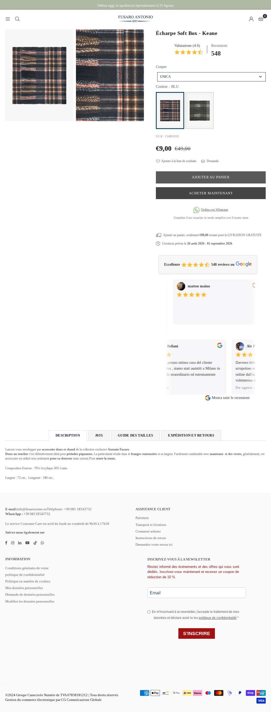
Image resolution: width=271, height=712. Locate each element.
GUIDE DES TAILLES (135, 435)
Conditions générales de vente (27, 568)
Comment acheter (148, 531)
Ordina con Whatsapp (214, 210)
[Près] (17, 19)
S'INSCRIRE (196, 633)
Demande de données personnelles (30, 594)
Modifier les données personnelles (29, 601)
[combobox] (211, 76)
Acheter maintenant (211, 193)
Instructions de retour (151, 538)
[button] (261, 19)
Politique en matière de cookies (27, 581)
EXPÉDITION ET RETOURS (191, 435)
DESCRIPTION (68, 435)
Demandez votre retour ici (154, 544)
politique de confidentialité (25, 575)
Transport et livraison (151, 525)
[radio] (170, 110)
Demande (212, 161)
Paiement (142, 518)
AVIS (99, 435)
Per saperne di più (242, 388)
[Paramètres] (251, 19)
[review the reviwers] (250, 287)
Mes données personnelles (24, 588)
